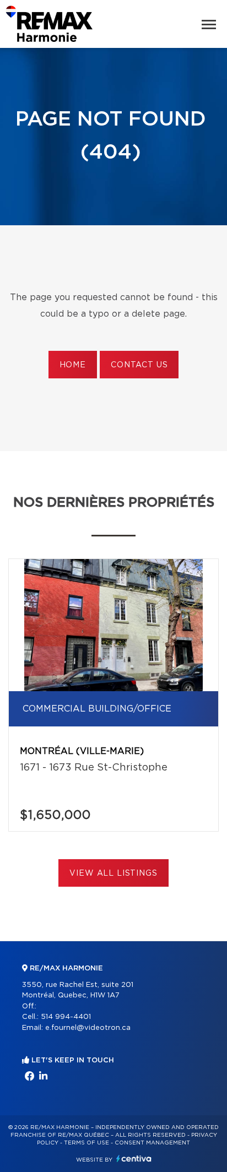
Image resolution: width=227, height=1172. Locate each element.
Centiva (134, 1158)
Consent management (152, 1143)
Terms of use (86, 1143)
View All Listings (113, 873)
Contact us (139, 365)
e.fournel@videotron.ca (88, 1028)
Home (73, 365)
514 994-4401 (66, 1017)
